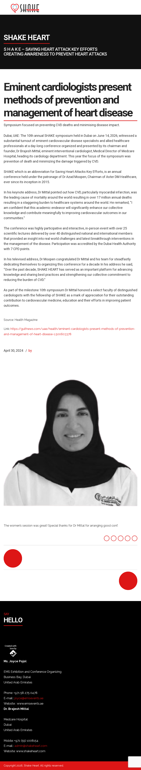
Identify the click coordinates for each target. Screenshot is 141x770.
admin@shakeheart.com (31, 746)
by (30, 350)
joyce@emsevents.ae (29, 698)
